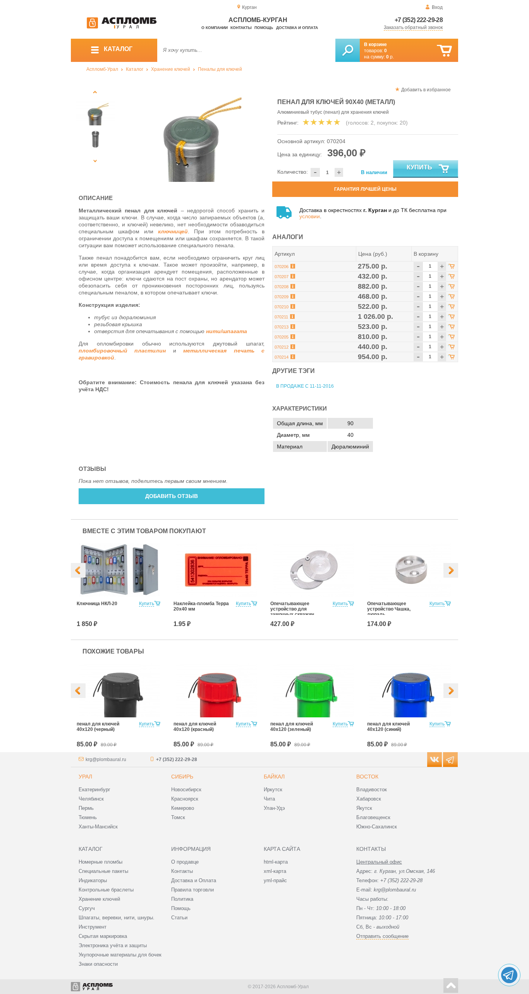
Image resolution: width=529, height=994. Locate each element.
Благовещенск (373, 817)
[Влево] (78, 570)
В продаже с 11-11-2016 (305, 386)
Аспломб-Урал (102, 69)
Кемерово (182, 808)
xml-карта (275, 871)
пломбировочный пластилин (122, 350)
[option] (191, 133)
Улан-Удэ (274, 808)
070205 (282, 337)
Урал (85, 776)
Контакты (241, 28)
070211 (281, 317)
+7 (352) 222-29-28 (419, 20)
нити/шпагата (226, 331)
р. (390, 57)
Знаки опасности (98, 964)
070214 (282, 357)
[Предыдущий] (95, 92)
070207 (282, 276)
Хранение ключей (170, 69)
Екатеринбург (94, 789)
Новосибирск (186, 789)
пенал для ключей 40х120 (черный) (98, 726)
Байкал (274, 776)
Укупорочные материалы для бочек (120, 955)
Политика (182, 899)
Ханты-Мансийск (98, 827)
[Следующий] (95, 161)
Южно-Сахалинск (376, 827)
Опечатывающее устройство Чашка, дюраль (388, 609)
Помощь (263, 28)
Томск (178, 817)
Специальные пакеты (103, 871)
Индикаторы (93, 880)
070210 (282, 307)
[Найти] (347, 50)
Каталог (134, 69)
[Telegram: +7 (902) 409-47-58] (509, 975)
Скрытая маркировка (103, 936)
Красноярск (184, 799)
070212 (282, 347)
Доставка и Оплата (193, 880)
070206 (282, 266)
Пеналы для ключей (220, 69)
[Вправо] (450, 570)
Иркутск (273, 789)
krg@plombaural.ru (106, 759)
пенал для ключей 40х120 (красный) (194, 726)
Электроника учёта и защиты (113, 945)
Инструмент (92, 927)
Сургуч (87, 908)
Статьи (179, 917)
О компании (214, 28)
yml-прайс (275, 880)
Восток (367, 776)
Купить (419, 167)
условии (309, 216)
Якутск (364, 808)
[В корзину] (444, 51)
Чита (269, 799)
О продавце (185, 862)
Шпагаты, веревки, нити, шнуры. (117, 917)
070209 (282, 296)
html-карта (276, 862)
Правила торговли (192, 890)
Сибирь (182, 776)
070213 (282, 327)
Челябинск (91, 799)
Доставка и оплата (297, 28)
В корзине (375, 44)
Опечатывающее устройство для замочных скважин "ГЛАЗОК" (292, 612)
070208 (282, 286)
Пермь (86, 808)
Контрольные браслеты (106, 890)
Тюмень (88, 817)
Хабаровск (368, 799)
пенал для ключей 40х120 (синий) (388, 726)
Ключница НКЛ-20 (97, 603)
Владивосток (371, 789)
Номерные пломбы (100, 862)
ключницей (173, 231)
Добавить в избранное (426, 89)
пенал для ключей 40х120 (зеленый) (291, 726)
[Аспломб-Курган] (121, 27)
